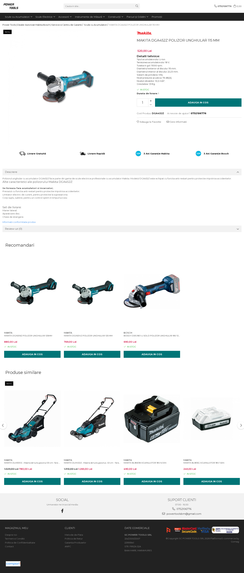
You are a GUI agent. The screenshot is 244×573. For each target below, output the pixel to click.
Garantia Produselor (75, 542)
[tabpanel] (65, 87)
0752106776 (183, 509)
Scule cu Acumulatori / (96, 24)
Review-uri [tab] (13, 228)
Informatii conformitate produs (19, 222)
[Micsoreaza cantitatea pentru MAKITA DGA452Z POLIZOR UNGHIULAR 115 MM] (150, 104)
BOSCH (128, 332)
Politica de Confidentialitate (20, 542)
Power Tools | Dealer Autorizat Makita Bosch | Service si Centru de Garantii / (42, 24)
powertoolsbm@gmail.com (183, 513)
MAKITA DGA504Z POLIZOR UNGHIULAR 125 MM (88, 335)
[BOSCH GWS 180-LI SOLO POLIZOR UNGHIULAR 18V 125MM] (152, 291)
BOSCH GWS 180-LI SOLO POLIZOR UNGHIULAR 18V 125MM (152, 335)
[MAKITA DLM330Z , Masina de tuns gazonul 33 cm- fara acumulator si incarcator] (32, 419)
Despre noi (11, 534)
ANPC (68, 546)
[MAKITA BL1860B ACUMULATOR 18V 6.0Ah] (152, 419)
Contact (9, 546)
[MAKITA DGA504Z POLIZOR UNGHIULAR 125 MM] (92, 291)
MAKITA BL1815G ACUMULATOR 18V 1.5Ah (203, 462)
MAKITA (8, 332)
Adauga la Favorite (150, 121)
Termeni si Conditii (15, 538)
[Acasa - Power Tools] (19, 6)
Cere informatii (178, 121)
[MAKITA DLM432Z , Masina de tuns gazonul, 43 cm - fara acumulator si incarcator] (92, 419)
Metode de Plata (74, 534)
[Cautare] (137, 6)
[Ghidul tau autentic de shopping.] (13, 563)
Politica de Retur (74, 538)
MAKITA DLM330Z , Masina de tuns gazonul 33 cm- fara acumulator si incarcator (32, 462)
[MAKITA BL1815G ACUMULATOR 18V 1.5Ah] (211, 419)
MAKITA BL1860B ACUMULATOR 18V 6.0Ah (145, 462)
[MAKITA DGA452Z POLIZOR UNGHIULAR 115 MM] (65, 87)
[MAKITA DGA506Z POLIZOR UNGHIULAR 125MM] (32, 291)
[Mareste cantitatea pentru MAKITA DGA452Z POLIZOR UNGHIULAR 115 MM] (150, 100)
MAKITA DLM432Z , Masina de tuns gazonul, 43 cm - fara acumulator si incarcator (92, 462)
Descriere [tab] (11, 171)
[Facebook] (62, 511)
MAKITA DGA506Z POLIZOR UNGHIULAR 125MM (28, 335)
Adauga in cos (198, 102)
